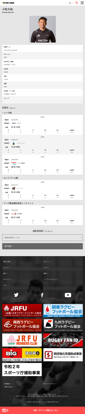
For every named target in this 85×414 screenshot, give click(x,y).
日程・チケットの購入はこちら (45, 410)
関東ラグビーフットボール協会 (63, 310)
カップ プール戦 (11, 178)
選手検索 (8, 246)
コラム (5, 285)
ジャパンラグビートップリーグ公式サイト (8, 3)
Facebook (42, 295)
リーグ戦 (8, 113)
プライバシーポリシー (49, 384)
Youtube (68, 295)
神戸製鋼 (19, 214)
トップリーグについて (50, 279)
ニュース (6, 267)
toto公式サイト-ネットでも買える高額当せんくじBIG (22, 354)
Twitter (16, 295)
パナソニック (21, 143)
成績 (45, 273)
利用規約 (7, 384)
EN (72, 3)
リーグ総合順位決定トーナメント (19, 203)
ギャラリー (6, 279)
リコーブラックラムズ (10, 50)
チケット (46, 261)
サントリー (20, 188)
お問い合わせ (8, 387)
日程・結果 (6, 261)
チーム (46, 267)
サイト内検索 (76, 3)
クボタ (19, 123)
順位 (4, 273)
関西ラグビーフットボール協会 (22, 325)
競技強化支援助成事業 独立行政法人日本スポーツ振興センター (63, 354)
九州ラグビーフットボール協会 (63, 325)
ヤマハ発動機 (21, 163)
